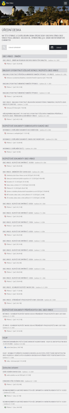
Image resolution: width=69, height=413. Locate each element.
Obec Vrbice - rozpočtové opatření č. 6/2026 (18, 231)
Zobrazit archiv (58, 48)
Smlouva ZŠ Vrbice (12, 108)
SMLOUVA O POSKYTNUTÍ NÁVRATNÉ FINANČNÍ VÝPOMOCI (20, 93)
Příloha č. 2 (10, 294)
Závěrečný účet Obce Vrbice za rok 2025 (18, 175)
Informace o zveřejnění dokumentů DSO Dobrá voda (20, 130)
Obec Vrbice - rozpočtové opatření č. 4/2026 (18, 250)
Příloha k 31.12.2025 (12, 188)
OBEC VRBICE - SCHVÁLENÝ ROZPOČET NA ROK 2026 (18, 287)
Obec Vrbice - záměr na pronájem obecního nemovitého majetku (25, 60)
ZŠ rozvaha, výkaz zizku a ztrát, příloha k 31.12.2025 (22, 198)
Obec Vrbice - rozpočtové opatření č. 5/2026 (18, 241)
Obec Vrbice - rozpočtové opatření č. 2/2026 (18, 269)
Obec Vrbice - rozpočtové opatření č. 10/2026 (18, 162)
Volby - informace (12, 361)
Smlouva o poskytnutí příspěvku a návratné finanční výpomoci (25, 78)
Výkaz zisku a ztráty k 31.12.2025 (16, 185)
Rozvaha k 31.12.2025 (13, 182)
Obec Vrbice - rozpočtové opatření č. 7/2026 (18, 222)
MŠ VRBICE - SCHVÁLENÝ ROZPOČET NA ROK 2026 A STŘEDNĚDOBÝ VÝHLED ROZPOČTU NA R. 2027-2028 (34, 314)
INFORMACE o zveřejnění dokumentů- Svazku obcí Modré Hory (24, 139)
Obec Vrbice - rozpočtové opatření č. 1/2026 (18, 278)
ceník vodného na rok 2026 (14, 375)
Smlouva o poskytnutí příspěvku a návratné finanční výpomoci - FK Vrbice (28, 74)
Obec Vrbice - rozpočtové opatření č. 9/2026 (18, 204)
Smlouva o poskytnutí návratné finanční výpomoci (20, 84)
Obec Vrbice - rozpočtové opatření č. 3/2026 (18, 259)
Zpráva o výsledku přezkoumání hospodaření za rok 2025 (23, 191)
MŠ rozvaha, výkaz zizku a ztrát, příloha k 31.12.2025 (22, 195)
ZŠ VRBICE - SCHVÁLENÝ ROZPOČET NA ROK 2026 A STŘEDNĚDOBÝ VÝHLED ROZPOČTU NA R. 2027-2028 (34, 325)
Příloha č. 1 (10, 64)
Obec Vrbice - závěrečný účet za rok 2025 (17, 172)
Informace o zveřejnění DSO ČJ (13, 148)
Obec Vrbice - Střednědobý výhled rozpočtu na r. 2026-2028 (23, 300)
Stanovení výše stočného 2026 (13, 381)
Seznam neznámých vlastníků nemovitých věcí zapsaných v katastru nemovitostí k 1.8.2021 (34, 402)
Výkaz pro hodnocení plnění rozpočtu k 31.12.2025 (21, 178)
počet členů (10, 347)
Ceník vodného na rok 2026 (12, 372)
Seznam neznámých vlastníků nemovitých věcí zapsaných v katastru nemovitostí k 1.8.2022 (34, 390)
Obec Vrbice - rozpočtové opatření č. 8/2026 (18, 213)
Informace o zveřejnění (13, 133)
